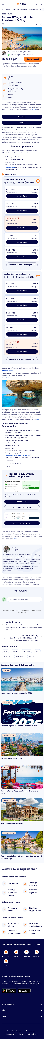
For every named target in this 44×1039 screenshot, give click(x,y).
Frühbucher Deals (13, 909)
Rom (37, 651)
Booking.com (10, 167)
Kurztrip (15, 651)
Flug (3, 112)
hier (37, 419)
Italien (5, 651)
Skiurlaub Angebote (33, 891)
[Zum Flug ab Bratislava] (22, 516)
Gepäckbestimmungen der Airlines (18, 455)
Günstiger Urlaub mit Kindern (12, 893)
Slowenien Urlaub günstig (14, 932)
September (7, 656)
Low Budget (26, 651)
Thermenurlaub (14, 883)
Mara (13, 52)
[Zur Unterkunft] (22, 486)
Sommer (32, 656)
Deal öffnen (22, 196)
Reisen (8, 9)
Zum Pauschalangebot (22, 507)
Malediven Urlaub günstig (35, 924)
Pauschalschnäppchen (11, 378)
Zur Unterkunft (22, 501)
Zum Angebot (33, 59)
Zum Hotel (22, 117)
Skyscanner (20, 656)
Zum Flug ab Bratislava (22, 523)
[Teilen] (41, 24)
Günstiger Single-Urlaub (35, 909)
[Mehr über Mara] (6, 549)
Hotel (34, 109)
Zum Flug (22, 123)
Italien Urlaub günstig (13, 924)
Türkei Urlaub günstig (34, 932)
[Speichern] (37, 24)
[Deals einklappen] (38, 181)
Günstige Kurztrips (33, 884)
